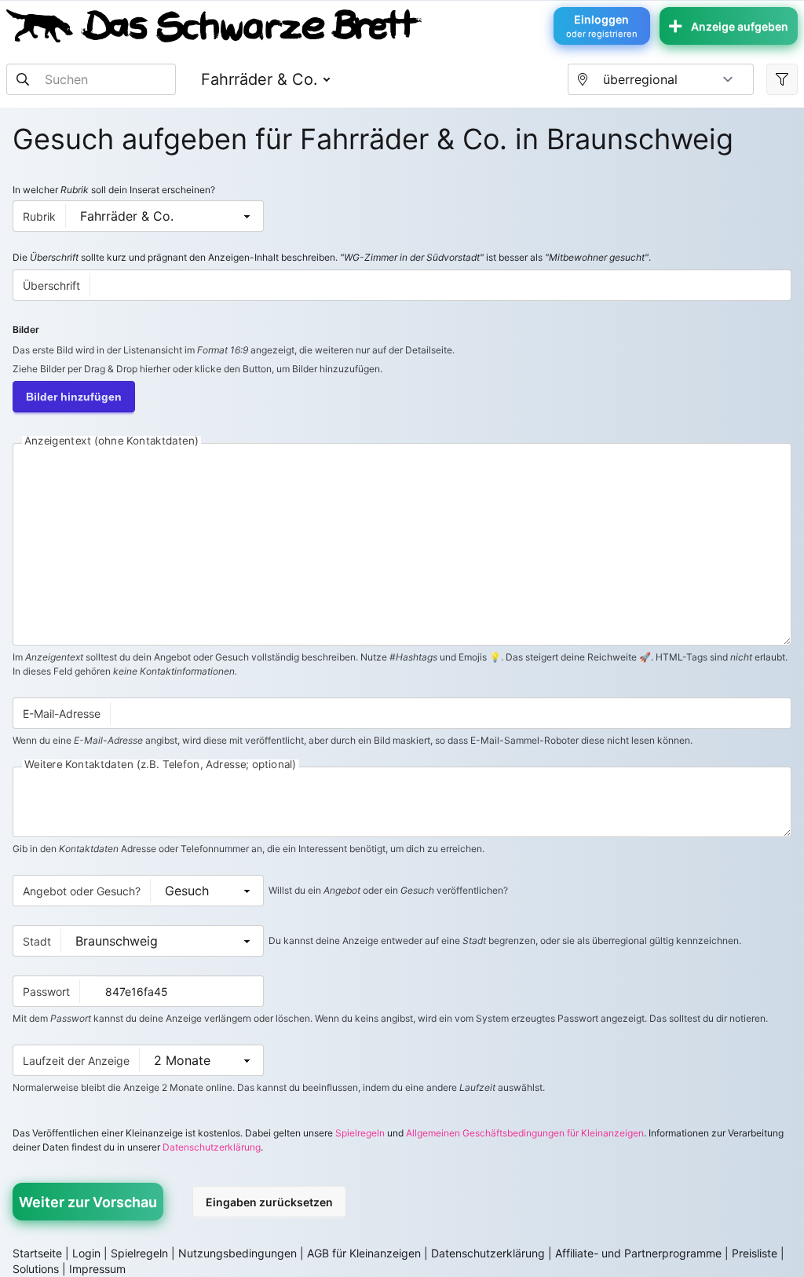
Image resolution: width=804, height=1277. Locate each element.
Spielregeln (360, 1133)
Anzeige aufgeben (739, 26)
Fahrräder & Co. (259, 79)
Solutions (36, 1268)
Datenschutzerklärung (212, 1147)
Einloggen (602, 26)
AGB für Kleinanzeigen (364, 1253)
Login (86, 1253)
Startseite (37, 1253)
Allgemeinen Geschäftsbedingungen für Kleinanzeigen (525, 1133)
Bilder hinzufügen (74, 396)
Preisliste (754, 1253)
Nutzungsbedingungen (237, 1253)
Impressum (97, 1268)
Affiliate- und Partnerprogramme (638, 1253)
